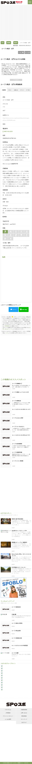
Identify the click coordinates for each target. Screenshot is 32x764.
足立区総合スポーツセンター (19, 567)
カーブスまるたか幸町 (17, 418)
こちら (6, 333)
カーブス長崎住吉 (16, 400)
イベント (22, 89)
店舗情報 (4, 89)
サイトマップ (24, 719)
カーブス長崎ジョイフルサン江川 (20, 392)
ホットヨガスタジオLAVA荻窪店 (20, 645)
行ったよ (27, 52)
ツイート (14, 309)
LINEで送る (24, 309)
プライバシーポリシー (8, 716)
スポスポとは (8, 709)
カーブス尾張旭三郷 (17, 638)
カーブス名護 (15, 653)
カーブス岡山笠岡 (16, 630)
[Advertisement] (16, 22)
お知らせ (16, 89)
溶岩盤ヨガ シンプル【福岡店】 (20, 542)
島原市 (15, 42)
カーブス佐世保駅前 (17, 443)
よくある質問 (8, 719)
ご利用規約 (6, 326)
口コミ (10, 89)
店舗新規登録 (24, 709)
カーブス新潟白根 (16, 607)
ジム (4, 106)
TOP (2, 42)
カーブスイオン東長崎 (17, 461)
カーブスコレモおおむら (18, 426)
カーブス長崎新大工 (17, 383)
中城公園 (14, 614)
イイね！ (21, 52)
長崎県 (8, 42)
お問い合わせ (24, 712)
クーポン (28, 89)
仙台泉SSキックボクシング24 (19, 530)
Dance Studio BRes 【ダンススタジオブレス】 (21, 554)
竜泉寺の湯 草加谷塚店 (17, 519)
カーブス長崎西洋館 (17, 452)
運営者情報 (24, 716)
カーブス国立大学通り (17, 623)
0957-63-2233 (8, 131)
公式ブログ (24, 722)
